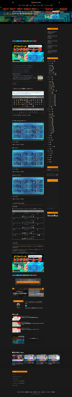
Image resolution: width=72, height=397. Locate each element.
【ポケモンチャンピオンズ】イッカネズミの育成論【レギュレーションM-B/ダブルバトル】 (53, 46)
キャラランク (51, 89)
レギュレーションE (34, 15)
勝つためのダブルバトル (52, 90)
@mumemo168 (26, 229)
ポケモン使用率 (51, 86)
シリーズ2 (51, 93)
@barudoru (25, 218)
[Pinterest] (35, 41)
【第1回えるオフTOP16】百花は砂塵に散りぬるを (29, 317)
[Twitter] (17, 41)
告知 (49, 159)
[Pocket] (24, 41)
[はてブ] (21, 41)
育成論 (50, 70)
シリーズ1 (51, 118)
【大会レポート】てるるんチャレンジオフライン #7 (30, 329)
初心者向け (30, 15)
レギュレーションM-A (52, 73)
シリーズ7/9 (51, 126)
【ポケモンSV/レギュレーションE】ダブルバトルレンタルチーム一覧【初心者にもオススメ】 (30, 22)
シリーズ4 (51, 122)
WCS (49, 144)
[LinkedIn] (31, 41)
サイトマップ (14, 374)
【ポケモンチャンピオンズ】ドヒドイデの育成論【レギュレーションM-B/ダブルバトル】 (53, 36)
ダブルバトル (27, 15)
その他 (50, 106)
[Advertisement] (28, 32)
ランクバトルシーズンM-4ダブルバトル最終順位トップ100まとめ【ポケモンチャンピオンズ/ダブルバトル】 (52, 51)
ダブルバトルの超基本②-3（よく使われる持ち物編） (54, 363)
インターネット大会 (51, 146)
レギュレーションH (52, 101)
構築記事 (50, 65)
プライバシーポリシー (15, 378)
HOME (13, 22)
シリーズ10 (51, 129)
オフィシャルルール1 (52, 105)
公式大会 (50, 137)
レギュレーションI (52, 102)
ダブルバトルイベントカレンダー (17, 376)
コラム (49, 157)
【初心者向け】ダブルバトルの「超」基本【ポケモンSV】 (23, 75)
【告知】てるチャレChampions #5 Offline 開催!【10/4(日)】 (52, 32)
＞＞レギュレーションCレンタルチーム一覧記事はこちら (20, 69)
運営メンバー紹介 (15, 385)
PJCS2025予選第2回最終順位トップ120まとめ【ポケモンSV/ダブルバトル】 (32, 324)
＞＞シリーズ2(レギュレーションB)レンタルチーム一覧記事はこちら (22, 67)
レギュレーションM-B (52, 74)
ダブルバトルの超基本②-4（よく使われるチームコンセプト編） (42, 363)
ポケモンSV (24, 15)
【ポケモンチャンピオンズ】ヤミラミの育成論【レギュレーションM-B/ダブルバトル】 (53, 41)
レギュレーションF (52, 98)
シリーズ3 (51, 121)
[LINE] (27, 41)
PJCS (49, 142)
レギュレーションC (52, 94)
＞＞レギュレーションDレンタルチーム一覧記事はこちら (20, 71)
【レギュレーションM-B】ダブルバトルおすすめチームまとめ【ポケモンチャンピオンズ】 (18, 364)
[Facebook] (14, 41)
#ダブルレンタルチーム (25, 249)
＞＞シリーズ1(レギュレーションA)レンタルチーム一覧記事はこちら (22, 65)
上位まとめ (51, 66)
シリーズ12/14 (51, 130)
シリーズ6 (51, 125)
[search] (57, 175)
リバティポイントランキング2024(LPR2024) (18, 383)
